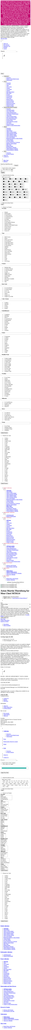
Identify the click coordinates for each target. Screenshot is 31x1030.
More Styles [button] (3, 1023)
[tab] (16, 499)
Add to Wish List (4, 617)
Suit (6, 257)
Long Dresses (8, 245)
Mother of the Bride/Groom (11, 225)
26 (11, 187)
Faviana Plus (9, 532)
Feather (6, 321)
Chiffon (6, 337)
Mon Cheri (9, 506)
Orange (6, 468)
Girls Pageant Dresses (10, 222)
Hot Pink (7, 461)
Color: (2, 605)
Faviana (8, 530)
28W (6, 194)
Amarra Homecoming (11, 548)
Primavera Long (10, 538)
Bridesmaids (8, 213)
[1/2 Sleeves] (5, 859)
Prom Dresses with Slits (11, 566)
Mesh (6, 343)
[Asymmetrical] (4, 841)
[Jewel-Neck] (4, 850)
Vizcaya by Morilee (10, 574)
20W (6, 192)
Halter (6, 378)
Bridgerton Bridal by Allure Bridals (14, 499)
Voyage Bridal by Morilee (12, 511)
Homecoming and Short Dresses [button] (8, 986)
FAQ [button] (4, 748)
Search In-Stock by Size (8, 175)
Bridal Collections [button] (5, 926)
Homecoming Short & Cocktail (10, 741)
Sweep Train (8, 368)
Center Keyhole (8, 270)
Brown (6, 475)
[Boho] (4, 803)
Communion (8, 218)
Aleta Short (9, 551)
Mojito (6, 439)
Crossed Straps (8, 289)
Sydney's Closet (10, 542)
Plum (6, 465)
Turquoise (7, 446)
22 (22, 184)
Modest (6, 247)
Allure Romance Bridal (11, 494)
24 (5, 187)
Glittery (6, 302)
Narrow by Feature (7, 207)
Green (6, 442)
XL (26, 197)
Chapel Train (8, 361)
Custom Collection (10, 579)
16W (18, 189)
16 (5, 184)
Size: (2, 603)
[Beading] (4, 828)
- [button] (4, 577)
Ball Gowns (7, 237)
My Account (6, 44)
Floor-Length (8, 364)
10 (15, 181)
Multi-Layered (8, 274)
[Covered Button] (4, 814)
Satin (6, 346)
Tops (6, 258)
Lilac (6, 455)
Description (6, 624)
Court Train (7, 362)
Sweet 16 (7, 230)
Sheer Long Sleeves (9, 417)
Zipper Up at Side (9, 296)
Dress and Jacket (9, 239)
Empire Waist (8, 403)
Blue (6, 451)
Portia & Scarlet (10, 540)
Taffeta (6, 350)
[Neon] (2, 823)
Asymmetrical (8, 359)
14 (26, 181)
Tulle (6, 352)
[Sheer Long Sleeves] (5, 862)
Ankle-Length (8, 358)
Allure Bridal (9, 492)
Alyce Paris (9, 523)
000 (6, 179)
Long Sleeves (8, 415)
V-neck (6, 396)
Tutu (6, 259)
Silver (6, 479)
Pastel (6, 308)
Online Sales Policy (5, 620)
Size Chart (3, 619)
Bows (6, 317)
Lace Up (7, 290)
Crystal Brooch (8, 318)
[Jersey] (3, 837)
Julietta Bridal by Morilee (12, 509)
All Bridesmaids (10, 515)
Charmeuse (7, 336)
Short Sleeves (8, 418)
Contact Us (6, 698)
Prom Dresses (8, 226)
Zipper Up (7, 295)
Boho (6, 238)
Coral (6, 469)
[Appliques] (4, 827)
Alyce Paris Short (10, 547)
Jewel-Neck (7, 381)
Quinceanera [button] (4, 1014)
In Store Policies (7, 708)
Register (5, 47)
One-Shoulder (8, 386)
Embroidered (8, 320)
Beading (7, 316)
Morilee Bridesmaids (11, 516)
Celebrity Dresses (9, 268)
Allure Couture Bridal (11, 493)
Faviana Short (9, 556)
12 (20, 181)
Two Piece (7, 261)
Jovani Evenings (10, 537)
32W (19, 194)
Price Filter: (5, 169)
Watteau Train (8, 371)
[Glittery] (2, 821)
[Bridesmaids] (6, 796)
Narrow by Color (7, 435)
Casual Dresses (8, 215)
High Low (7, 273)
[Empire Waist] (4, 853)
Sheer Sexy (7, 252)
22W (12, 192)
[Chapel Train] (4, 842)
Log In (5, 48)
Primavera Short (10, 560)
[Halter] (4, 847)
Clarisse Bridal (9, 500)
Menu (2, 73)
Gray (6, 478)
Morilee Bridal (9, 507)
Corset (6, 271)
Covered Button (8, 288)
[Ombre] (2, 824)
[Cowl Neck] (4, 846)
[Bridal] (6, 795)
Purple (6, 453)
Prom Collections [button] (5, 958)
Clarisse (8, 526)
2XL (6, 200)
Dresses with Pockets (11, 565)
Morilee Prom (9, 535)
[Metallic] (2, 822)
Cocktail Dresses (9, 216)
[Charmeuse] (3, 833)
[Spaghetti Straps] (4, 867)
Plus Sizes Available (9, 278)
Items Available (6, 625)
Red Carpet (7, 229)
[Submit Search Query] (17, 760)
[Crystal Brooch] (4, 831)
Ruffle (6, 327)
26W (26, 192)
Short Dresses (8, 254)
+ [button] (4, 489)
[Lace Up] (4, 817)
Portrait (6, 387)
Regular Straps (8, 427)
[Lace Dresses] (4, 805)
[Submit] (16, 51)
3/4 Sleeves (7, 414)
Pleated (6, 277)
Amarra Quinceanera (11, 572)
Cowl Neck (7, 377)
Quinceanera (8, 228)
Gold (6, 473)
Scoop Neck (8, 390)
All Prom (8, 520)
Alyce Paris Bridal (10, 498)
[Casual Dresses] (6, 798)
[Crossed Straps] (4, 815)
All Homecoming (10, 546)
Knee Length (8, 365)
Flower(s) (7, 323)
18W (25, 189)
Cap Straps (7, 426)
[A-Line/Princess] (4, 852)
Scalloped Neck (8, 388)
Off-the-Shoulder (9, 384)
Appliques (7, 314)
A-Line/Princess (8, 402)
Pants (6, 248)
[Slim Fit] (4, 856)
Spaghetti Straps (8, 428)
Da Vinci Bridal (10, 502)
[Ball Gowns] (4, 802)
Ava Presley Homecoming (12, 550)
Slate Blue (7, 449)
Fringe (6, 324)
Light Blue (7, 448)
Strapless (7, 393)
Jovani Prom (9, 533)
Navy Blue (7, 452)
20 (16, 184)
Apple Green (8, 441)
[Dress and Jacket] (4, 804)
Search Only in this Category (9, 168)
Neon (6, 305)
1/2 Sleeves (7, 412)
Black (6, 476)
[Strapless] (4, 869)
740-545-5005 (4, 38)
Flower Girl (7, 220)
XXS (26, 194)
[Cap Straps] (4, 865)
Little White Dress (9, 244)
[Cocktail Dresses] (6, 799)
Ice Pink (7, 458)
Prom (4, 739)
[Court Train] (4, 843)
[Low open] (4, 818)
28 (16, 187)
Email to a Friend (4, 621)
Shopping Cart (6, 46)
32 (5, 189)
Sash (6, 328)
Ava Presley (9, 525)
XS (5, 197)
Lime (6, 443)
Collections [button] (6, 731)
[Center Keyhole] (5, 810)
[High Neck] (4, 848)
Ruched (6, 280)
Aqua (6, 445)
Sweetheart (7, 394)
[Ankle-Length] (4, 840)
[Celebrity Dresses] (5, 809)
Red (6, 466)
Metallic (7, 304)
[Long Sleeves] (5, 861)
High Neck (7, 380)
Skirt (6, 255)
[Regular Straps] (4, 866)
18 (11, 184)
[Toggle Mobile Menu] (1, 726)
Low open (7, 292)
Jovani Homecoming (11, 555)
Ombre (6, 307)
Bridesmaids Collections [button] (6, 952)
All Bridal (8, 490)
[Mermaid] (4, 855)
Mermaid (7, 405)
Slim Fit (7, 406)
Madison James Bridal (11, 504)
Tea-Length (7, 369)
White (6, 480)
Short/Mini (7, 367)
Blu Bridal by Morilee (11, 508)
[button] (6, 76)
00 (11, 179)
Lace (6, 326)
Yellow (6, 438)
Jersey (6, 340)
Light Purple (8, 456)
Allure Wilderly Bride (11, 495)
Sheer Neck (7, 391)
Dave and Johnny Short (11, 553)
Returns (5, 699)
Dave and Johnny (10, 528)
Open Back (7, 276)
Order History (6, 714)
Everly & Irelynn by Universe (13, 503)
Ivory (6, 471)
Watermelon (7, 463)
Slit (5, 281)
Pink (6, 459)
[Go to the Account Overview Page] (1, 41)
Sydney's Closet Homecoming (13, 561)
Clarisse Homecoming (11, 552)
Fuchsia (7, 462)
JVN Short (8, 559)
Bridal (6, 212)
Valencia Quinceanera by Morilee (14, 573)
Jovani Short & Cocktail (11, 557)
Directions (5, 701)
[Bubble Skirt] (5, 808)
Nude (6, 472)
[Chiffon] (3, 834)
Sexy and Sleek (8, 251)
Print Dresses (8, 249)
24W (19, 192)
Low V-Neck (8, 383)
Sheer (6, 293)
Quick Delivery (23, 598)
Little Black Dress (9, 242)
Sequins (7, 330)
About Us (5, 705)
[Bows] (4, 829)
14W (11, 189)
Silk (6, 349)
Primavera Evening (10, 539)
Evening (7, 219)
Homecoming (8, 223)
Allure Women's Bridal (11, 497)
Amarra (8, 524)
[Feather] (3, 836)
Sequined (7, 347)
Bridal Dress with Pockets (12, 578)
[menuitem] (16, 43)
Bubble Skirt (8, 267)
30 (22, 187)
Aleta (7, 521)
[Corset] (5, 812)
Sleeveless (7, 419)
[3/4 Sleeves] (5, 860)
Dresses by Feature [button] (5, 1007)
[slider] (27, 768)
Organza (7, 345)
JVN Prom (8, 534)
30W (12, 194)
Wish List (5, 43)
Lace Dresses (8, 241)
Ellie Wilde (8, 529)
